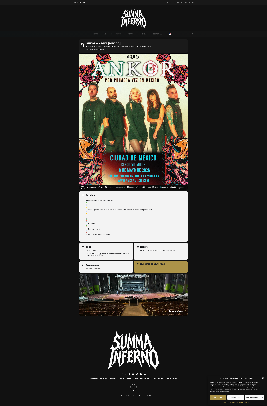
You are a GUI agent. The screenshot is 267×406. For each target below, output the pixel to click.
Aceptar (218, 397)
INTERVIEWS (116, 34)
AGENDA (143, 34)
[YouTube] (178, 2)
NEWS (95, 34)
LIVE (104, 34)
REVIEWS (129, 34)
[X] (171, 2)
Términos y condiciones (167, 378)
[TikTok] (182, 2)
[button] (263, 378)
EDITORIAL (157, 34)
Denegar (235, 397)
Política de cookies (229, 402)
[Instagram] (174, 2)
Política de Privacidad (242, 402)
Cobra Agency (93, 269)
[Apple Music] (189, 2)
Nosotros (94, 378)
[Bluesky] (186, 2)
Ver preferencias (254, 397)
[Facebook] (167, 2)
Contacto (104, 378)
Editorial (114, 378)
